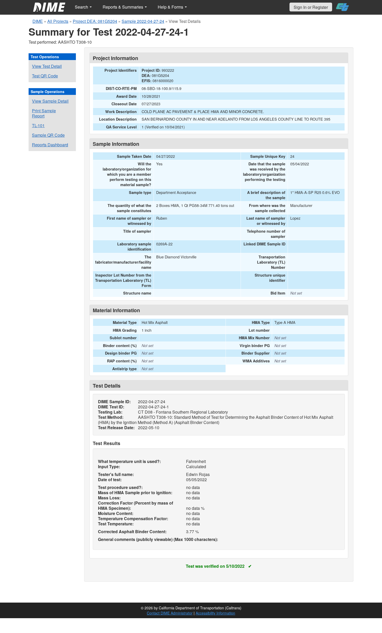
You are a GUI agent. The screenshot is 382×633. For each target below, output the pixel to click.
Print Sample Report (44, 113)
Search (82, 7)
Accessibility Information (215, 613)
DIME (37, 21)
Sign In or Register (311, 7)
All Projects (57, 21)
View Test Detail (47, 66)
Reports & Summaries (123, 7)
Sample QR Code (48, 135)
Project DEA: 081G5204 (95, 21)
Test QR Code (45, 76)
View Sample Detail (50, 101)
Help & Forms (171, 7)
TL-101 (38, 125)
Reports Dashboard (50, 145)
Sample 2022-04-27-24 (143, 21)
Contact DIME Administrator (170, 613)
